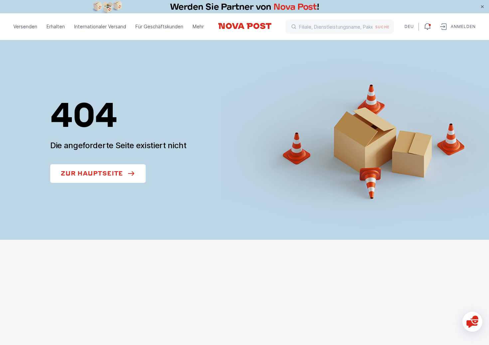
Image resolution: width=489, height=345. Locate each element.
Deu (409, 26)
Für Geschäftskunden (159, 26)
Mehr (198, 26)
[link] (244, 6)
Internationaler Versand (100, 26)
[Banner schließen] (482, 6)
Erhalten (56, 26)
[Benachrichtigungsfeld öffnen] (427, 26)
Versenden (25, 26)
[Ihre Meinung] (472, 322)
